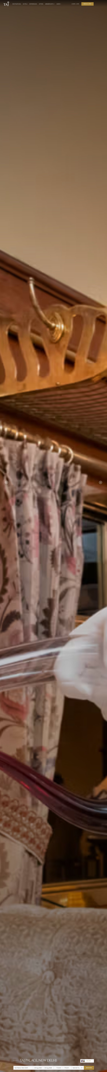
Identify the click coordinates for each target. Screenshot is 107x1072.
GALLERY (88, 1060)
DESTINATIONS (16, 4)
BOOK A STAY (87, 3)
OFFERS (41, 4)
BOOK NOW (89, 1067)
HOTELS (25, 4)
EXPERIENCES (33, 4)
